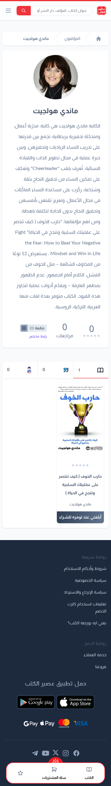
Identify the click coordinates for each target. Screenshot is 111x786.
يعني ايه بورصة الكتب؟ (87, 623)
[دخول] (20, 773)
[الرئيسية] (99, 39)
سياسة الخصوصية (90, 580)
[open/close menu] (8, 10)
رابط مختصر (38, 336)
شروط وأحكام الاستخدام (85, 569)
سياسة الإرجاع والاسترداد (85, 592)
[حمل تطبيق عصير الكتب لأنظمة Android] (36, 702)
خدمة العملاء (95, 655)
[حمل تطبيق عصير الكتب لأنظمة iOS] (75, 702)
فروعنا (100, 667)
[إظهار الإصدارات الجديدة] (55, 760)
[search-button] (24, 10)
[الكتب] (89, 769)
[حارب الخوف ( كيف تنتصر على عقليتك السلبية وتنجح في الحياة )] (80, 418)
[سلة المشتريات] (54, 769)
